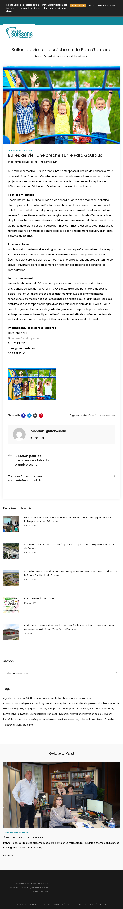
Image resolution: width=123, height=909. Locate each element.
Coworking (38, 703)
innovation (75, 714)
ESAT (110, 708)
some (71, 719)
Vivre (18, 724)
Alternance (36, 698)
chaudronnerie (70, 698)
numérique (35, 719)
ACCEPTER (78, 5)
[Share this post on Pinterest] (41, 415)
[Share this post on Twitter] (29, 415)
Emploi (7, 708)
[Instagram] (42, 438)
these (85, 719)
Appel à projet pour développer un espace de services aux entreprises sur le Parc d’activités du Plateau (70, 573)
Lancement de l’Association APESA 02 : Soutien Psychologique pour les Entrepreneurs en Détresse (67, 519)
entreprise (69, 708)
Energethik (17, 708)
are (45, 698)
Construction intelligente (17, 703)
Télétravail (9, 724)
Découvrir (73, 703)
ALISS (26, 698)
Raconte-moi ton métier (39, 598)
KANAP (6, 719)
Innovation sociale (92, 714)
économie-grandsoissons (24, 161)
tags (77, 719)
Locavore (16, 719)
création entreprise (55, 703)
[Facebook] (31, 438)
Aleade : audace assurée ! (24, 837)
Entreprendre (55, 708)
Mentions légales (92, 904)
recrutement (49, 719)
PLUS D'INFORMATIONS (102, 5)
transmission (96, 719)
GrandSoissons (38, 714)
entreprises (82, 708)
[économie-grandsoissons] (19, 434)
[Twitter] (36, 438)
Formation (23, 714)
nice (25, 719)
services (62, 719)
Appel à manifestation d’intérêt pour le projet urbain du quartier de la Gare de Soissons (71, 546)
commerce (85, 698)
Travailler (109, 719)
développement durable (93, 703)
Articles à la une (26, 150)
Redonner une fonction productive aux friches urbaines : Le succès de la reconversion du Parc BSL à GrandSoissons (69, 627)
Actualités (13, 150)
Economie (113, 703)
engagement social (35, 708)
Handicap (52, 714)
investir (108, 714)
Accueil (38, 56)
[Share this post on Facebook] (23, 415)
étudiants (28, 724)
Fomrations (9, 714)
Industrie (63, 714)
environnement (98, 708)
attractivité (54, 698)
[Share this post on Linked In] (35, 415)
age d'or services (12, 698)
